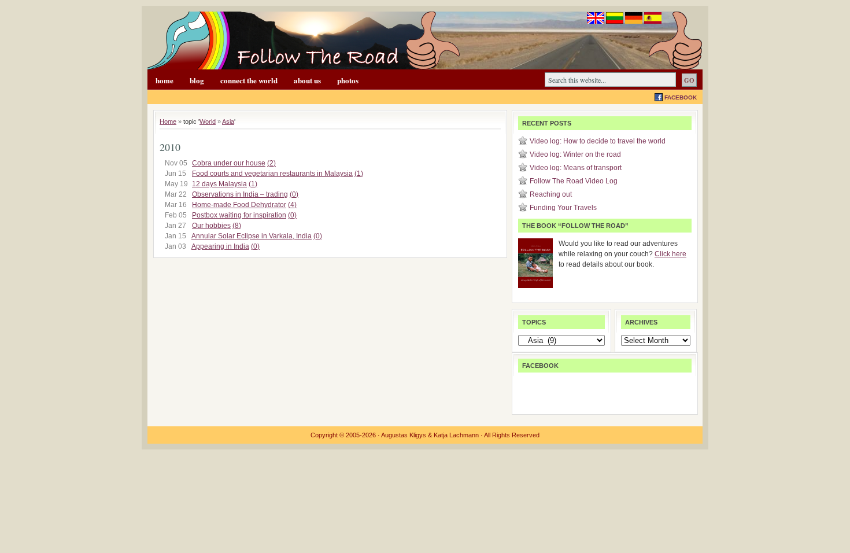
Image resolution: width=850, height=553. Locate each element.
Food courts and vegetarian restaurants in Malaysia (272, 173)
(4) (292, 205)
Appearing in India (220, 246)
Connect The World (249, 80)
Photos (348, 80)
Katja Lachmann (456, 435)
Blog (197, 80)
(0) (294, 194)
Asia (228, 121)
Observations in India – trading (240, 194)
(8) (236, 226)
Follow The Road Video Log (574, 181)
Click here (670, 254)
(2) (271, 163)
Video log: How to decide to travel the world (598, 141)
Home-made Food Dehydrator (239, 205)
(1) (358, 173)
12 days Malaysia (219, 184)
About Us (307, 80)
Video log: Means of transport (576, 168)
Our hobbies (211, 226)
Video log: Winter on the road (575, 154)
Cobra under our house (228, 163)
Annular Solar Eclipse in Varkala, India (251, 236)
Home (164, 80)
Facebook (680, 97)
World (207, 121)
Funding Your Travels (563, 208)
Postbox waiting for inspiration (239, 215)
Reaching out (551, 194)
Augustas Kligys (403, 435)
